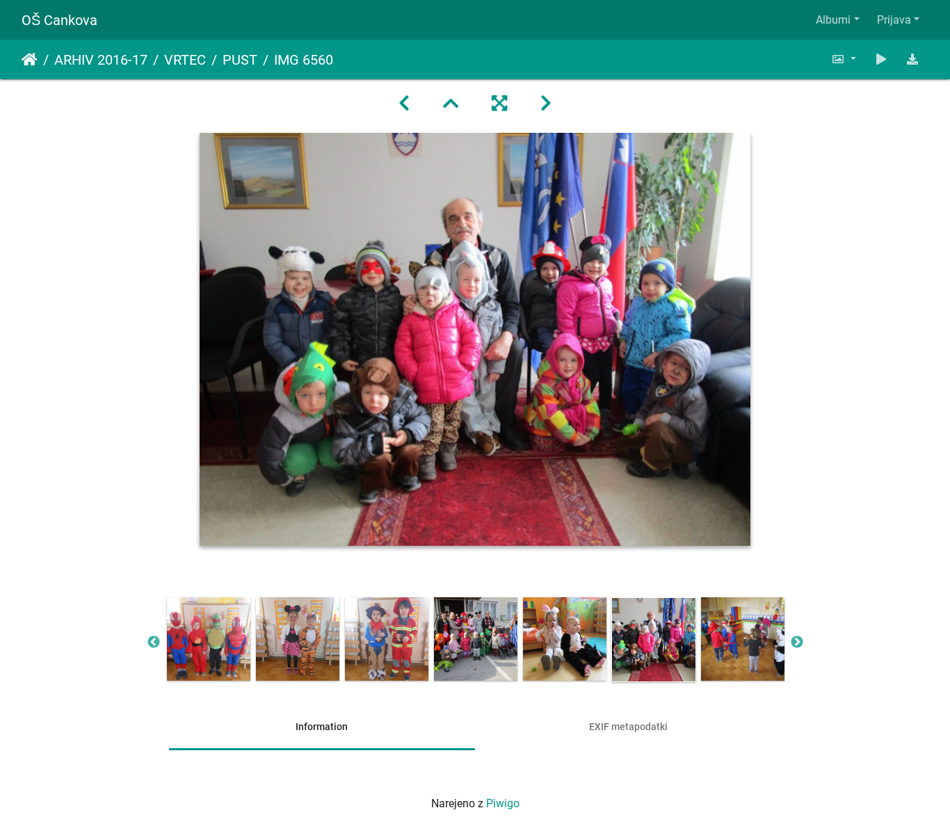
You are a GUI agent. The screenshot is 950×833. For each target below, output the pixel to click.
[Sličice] (450, 103)
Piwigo (503, 803)
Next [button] (797, 642)
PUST (240, 59)
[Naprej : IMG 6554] (546, 103)
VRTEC (185, 59)
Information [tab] (322, 726)
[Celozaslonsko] (499, 103)
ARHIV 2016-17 (100, 59)
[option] (208, 639)
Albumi (833, 19)
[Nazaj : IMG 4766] (404, 103)
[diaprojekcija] (881, 59)
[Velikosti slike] (843, 59)
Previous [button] (154, 642)
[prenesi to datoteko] (912, 59)
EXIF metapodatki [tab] (628, 726)
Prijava (894, 19)
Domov (30, 59)
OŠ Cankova (59, 20)
